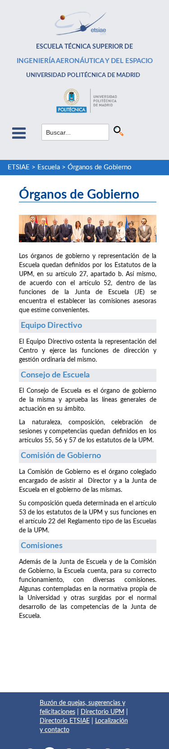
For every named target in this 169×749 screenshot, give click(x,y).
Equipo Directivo (51, 326)
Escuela (48, 167)
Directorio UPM (102, 712)
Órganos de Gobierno (100, 167)
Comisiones (42, 546)
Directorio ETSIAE (65, 721)
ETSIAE (19, 167)
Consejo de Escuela (55, 375)
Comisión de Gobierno (61, 456)
